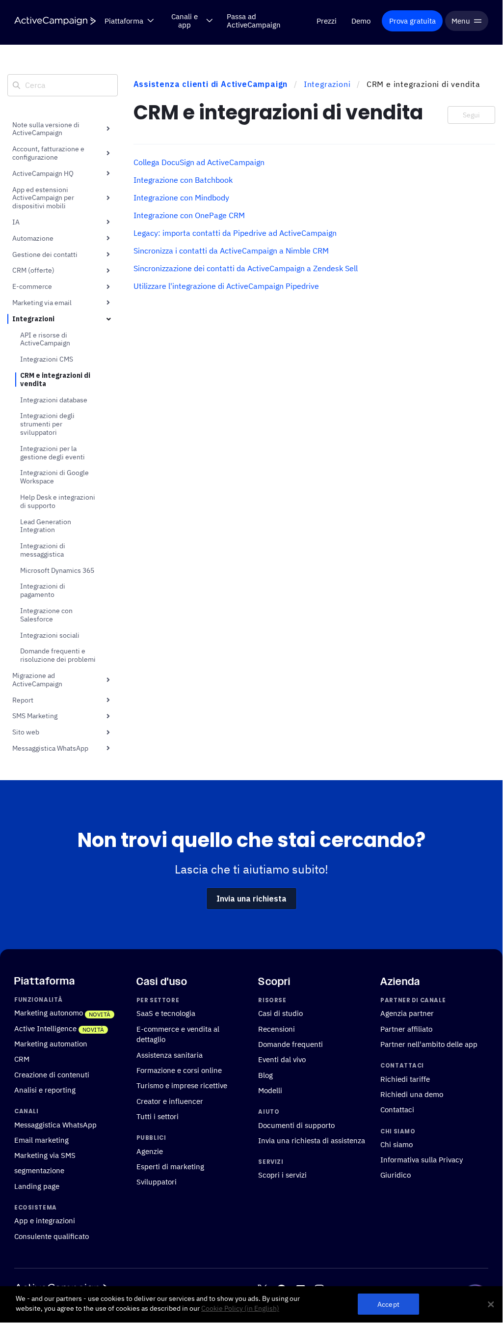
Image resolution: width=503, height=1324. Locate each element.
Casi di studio (280, 1013)
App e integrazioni (44, 1221)
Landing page (36, 1186)
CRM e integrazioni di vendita (55, 379)
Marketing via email (42, 302)
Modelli (270, 1090)
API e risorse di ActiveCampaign (45, 339)
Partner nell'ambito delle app (428, 1044)
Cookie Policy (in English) (240, 1308)
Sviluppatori (156, 1181)
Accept (388, 1304)
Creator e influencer (169, 1101)
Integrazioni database (53, 399)
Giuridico (395, 1175)
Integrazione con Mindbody (181, 197)
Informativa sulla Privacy (421, 1159)
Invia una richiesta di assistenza (311, 1140)
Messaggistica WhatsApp (50, 748)
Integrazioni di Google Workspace (54, 476)
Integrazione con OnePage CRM (189, 215)
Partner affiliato (406, 1029)
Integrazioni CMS (46, 359)
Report (22, 700)
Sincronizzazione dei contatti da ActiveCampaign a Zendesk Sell (245, 268)
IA (16, 222)
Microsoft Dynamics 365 (57, 570)
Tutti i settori (157, 1116)
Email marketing (41, 1140)
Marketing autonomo (48, 1013)
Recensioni (276, 1029)
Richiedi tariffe (405, 1079)
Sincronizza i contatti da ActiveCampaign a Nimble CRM (231, 250)
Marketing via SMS (45, 1155)
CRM (21, 1059)
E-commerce (32, 286)
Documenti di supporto (296, 1125)
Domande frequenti (290, 1044)
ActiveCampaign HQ (43, 173)
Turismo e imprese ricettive (181, 1086)
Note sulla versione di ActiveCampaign (45, 129)
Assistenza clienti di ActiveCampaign (210, 84)
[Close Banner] (491, 1304)
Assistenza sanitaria (169, 1055)
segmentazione (39, 1171)
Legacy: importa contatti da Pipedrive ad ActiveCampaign (235, 233)
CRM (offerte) (33, 270)
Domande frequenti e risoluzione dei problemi (58, 655)
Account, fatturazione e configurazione (48, 153)
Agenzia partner (407, 1013)
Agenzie (149, 1151)
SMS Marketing (34, 715)
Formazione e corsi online (179, 1070)
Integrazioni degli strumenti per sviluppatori (47, 424)
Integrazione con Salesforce (46, 614)
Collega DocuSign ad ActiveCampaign (199, 162)
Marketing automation (50, 1043)
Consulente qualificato (51, 1236)
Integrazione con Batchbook (183, 180)
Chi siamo (396, 1144)
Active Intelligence (45, 1028)
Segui (471, 115)
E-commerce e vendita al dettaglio (177, 1034)
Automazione (32, 238)
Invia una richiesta (251, 898)
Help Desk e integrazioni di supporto (57, 501)
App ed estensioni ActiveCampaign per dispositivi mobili (43, 198)
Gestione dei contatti (45, 254)
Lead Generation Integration (45, 526)
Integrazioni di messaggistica (42, 550)
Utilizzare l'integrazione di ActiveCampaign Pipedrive (226, 286)
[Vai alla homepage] (55, 21)
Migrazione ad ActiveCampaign (37, 679)
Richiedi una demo (411, 1094)
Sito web (25, 732)
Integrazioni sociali (49, 635)
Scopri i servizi (282, 1175)
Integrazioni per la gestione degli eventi (52, 452)
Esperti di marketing (170, 1166)
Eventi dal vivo (282, 1060)
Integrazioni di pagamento (42, 590)
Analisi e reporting (45, 1090)
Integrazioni (33, 318)
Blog (265, 1075)
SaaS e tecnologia (165, 1013)
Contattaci (397, 1109)
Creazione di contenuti (51, 1074)
